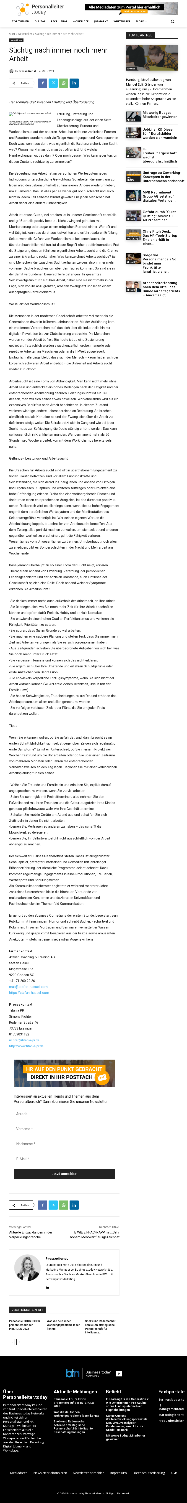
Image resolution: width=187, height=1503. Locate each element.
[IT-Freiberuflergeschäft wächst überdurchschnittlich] (133, 152)
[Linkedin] (74, 83)
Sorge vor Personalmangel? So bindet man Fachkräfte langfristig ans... (159, 263)
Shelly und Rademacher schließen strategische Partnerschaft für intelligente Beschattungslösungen (73, 1427)
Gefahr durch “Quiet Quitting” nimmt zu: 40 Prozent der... (159, 216)
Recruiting (133, 238)
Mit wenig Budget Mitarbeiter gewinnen (160, 115)
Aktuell (131, 68)
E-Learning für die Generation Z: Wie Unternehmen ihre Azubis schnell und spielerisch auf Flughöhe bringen (127, 1404)
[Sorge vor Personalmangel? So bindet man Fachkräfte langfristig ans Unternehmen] (133, 258)
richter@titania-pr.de (24, 1040)
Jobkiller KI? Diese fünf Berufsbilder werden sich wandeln (160, 133)
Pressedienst (27, 71)
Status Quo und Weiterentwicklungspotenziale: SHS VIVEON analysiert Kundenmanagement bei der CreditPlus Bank (127, 1423)
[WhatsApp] (63, 83)
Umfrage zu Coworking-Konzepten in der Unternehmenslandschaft (163, 177)
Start (12, 34)
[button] (172, 21)
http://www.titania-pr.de (26, 1046)
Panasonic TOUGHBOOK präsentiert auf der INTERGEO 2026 (24, 1325)
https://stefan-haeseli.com (29, 993)
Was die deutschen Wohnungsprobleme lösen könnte (63, 1325)
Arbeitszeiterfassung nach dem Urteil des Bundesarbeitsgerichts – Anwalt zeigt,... (161, 289)
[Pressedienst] (12, 71)
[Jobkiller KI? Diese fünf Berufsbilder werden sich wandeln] (133, 132)
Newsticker (25, 34)
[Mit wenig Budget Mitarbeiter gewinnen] (133, 116)
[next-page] (19, 1342)
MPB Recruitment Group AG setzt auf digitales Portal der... (159, 196)
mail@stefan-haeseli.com (28, 987)
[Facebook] (42, 83)
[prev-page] (12, 1342)
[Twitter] (53, 83)
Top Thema (131, 178)
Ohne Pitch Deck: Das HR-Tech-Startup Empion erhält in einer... (160, 237)
